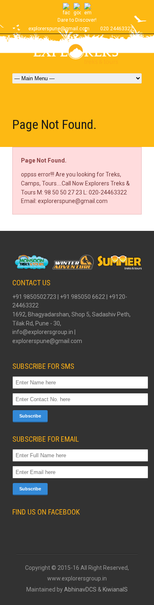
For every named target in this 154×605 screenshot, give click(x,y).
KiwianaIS (115, 589)
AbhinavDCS (80, 589)
